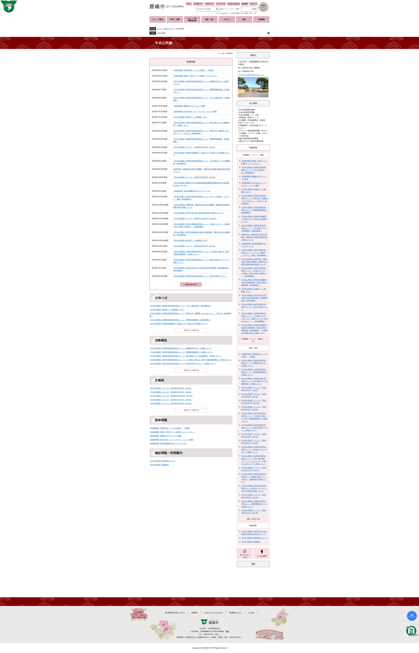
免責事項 (194, 612)
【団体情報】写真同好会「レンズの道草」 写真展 (193, 70)
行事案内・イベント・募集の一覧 (253, 340)
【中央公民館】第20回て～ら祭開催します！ (190, 117)
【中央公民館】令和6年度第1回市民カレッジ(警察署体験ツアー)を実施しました (254, 503)
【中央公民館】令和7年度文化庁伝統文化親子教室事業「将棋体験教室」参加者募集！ (254, 298)
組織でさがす (169, 29)
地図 (227, 631)
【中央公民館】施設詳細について (162, 461)
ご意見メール (209, 4)
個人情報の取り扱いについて (175, 612)
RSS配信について (235, 612)
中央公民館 (161, 33)
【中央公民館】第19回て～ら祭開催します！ (190, 240)
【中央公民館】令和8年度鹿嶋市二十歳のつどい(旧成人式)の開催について (178, 324)
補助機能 (245, 4)
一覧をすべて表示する (191, 330)
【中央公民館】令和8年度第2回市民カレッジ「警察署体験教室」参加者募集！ (180, 320)
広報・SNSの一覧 (253, 519)
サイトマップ (221, 4)
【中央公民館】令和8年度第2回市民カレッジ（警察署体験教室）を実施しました (181, 352)
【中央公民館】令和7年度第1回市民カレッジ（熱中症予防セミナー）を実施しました (182, 364)
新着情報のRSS (191, 284)
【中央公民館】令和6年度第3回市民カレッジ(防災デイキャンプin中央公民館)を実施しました (254, 488)
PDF (237, 9)
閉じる (268, 33)
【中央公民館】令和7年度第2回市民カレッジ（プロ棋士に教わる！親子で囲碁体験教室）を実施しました (190, 360)
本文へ (189, 4)
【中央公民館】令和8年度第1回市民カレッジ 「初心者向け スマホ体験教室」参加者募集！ (253, 228)
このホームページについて (213, 612)
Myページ (253, 4)
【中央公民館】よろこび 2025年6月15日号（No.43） (170, 403)
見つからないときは (245, 556)
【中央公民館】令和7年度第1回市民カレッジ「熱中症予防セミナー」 (200, 276)
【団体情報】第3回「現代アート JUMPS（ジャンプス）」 (196, 76)
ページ (231, 9)
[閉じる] (417, 625)
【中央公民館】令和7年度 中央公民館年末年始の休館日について (198, 213)
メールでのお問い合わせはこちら (251, 75)
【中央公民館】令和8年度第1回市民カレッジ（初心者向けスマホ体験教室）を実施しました (185, 356)
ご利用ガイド (198, 4)
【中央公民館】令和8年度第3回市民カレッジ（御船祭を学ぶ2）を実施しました (180, 348)
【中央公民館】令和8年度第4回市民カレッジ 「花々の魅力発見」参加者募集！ (180, 306)
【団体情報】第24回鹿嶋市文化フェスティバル (191, 191)
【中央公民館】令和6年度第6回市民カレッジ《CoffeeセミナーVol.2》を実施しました (254, 449)
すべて (224, 9)
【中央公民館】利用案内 (159, 465)
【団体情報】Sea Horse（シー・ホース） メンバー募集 (195, 111)
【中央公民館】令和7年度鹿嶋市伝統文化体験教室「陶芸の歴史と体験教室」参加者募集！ (254, 282)
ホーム (159, 29)
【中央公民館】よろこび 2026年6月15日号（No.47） (194, 147)
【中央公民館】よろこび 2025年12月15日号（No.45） (195, 218)
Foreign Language (233, 4)
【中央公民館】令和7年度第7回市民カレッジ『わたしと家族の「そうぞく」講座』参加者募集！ (254, 252)
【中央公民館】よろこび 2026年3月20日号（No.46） (194, 177)
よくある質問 (262, 556)
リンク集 (251, 612)
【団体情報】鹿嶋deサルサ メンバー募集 (189, 106)
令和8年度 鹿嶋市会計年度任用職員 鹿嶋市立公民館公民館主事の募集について (254, 237)
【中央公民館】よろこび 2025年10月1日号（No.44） (194, 246)
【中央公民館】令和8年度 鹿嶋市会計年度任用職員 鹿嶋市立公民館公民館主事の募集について (254, 261)
